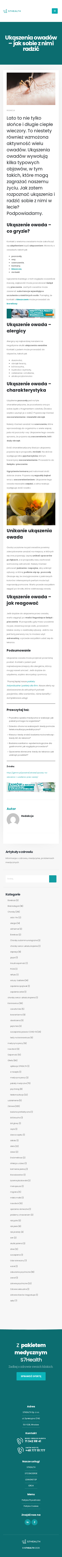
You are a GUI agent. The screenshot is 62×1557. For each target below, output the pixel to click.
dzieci (12, 1152)
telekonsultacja (17, 1095)
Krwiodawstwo (16, 1175)
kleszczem (22, 299)
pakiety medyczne (18, 1083)
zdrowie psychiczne (19, 1283)
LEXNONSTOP (31, 1479)
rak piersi (14, 1226)
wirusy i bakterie (17, 980)
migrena (14, 1192)
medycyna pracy (15, 1043)
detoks (13, 1140)
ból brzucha (15, 1117)
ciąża (12, 1129)
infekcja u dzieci (17, 1163)
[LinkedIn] (28, 1522)
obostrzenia (15, 1020)
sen (12, 1237)
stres (12, 1249)
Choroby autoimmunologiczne (24, 940)
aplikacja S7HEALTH (18, 1066)
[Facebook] (34, 1522)
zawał (12, 1278)
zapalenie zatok (17, 992)
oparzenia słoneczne (19, 1209)
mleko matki (15, 1197)
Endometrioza (16, 1157)
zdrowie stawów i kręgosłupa (22, 1295)
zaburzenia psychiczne (20, 1272)
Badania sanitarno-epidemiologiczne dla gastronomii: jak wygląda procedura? (30, 745)
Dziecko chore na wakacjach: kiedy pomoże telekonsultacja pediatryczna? (32, 728)
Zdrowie (11, 1106)
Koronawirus (13, 1003)
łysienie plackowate (19, 1180)
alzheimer (14, 929)
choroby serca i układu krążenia (24, 946)
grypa (12, 957)
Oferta (10, 1060)
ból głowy (14, 1123)
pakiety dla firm (30, 685)
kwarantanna (16, 1014)
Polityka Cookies (31, 1506)
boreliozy (12, 303)
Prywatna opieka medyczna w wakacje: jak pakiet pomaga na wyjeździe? (31, 719)
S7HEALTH (31, 1467)
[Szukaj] (52, 878)
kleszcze (16, 268)
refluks (13, 974)
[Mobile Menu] (55, 11)
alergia (13, 923)
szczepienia (15, 1255)
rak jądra (14, 1220)
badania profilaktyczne (20, 1112)
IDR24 (31, 1485)
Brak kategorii (13, 906)
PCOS (12, 969)
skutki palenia (16, 1243)
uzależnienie (13, 1100)
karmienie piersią (17, 1169)
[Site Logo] (12, 11)
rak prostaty (15, 1232)
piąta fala (14, 1026)
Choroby (11, 912)
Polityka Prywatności (31, 1500)
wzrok (12, 1266)
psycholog (14, 1089)
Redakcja (11, 110)
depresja (14, 952)
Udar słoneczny (17, 1260)
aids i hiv (14, 917)
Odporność (12, 1055)
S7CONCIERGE (31, 1473)
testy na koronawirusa (20, 1037)
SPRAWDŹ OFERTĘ (31, 1376)
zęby (12, 1300)
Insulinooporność (17, 963)
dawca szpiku (16, 1135)
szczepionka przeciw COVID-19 (23, 1032)
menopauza (15, 1186)
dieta (12, 1146)
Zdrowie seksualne (18, 1289)
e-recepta (14, 1072)
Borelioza (12, 900)
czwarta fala (15, 1009)
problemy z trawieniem (20, 1215)
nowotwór (12, 1049)
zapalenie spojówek (18, 986)
